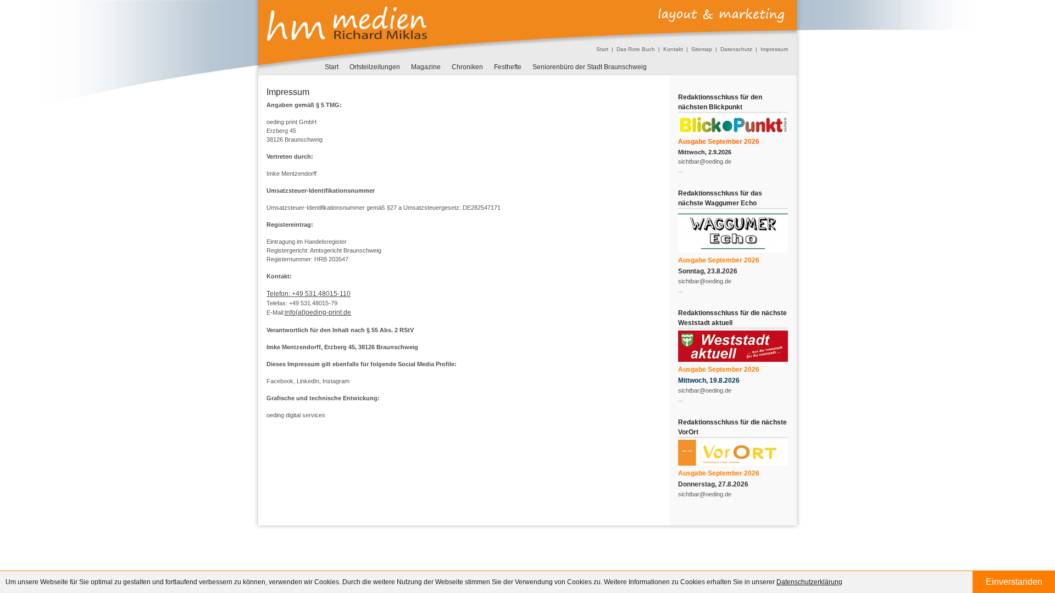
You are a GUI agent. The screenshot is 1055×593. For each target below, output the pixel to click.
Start (602, 49)
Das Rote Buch (636, 49)
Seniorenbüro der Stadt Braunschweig (589, 67)
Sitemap (701, 49)
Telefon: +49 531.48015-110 (308, 294)
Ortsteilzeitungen (374, 67)
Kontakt (673, 49)
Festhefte (507, 67)
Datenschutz (736, 49)
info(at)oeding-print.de (318, 312)
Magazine (426, 67)
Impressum (774, 49)
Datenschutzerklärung (809, 582)
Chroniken (467, 67)
